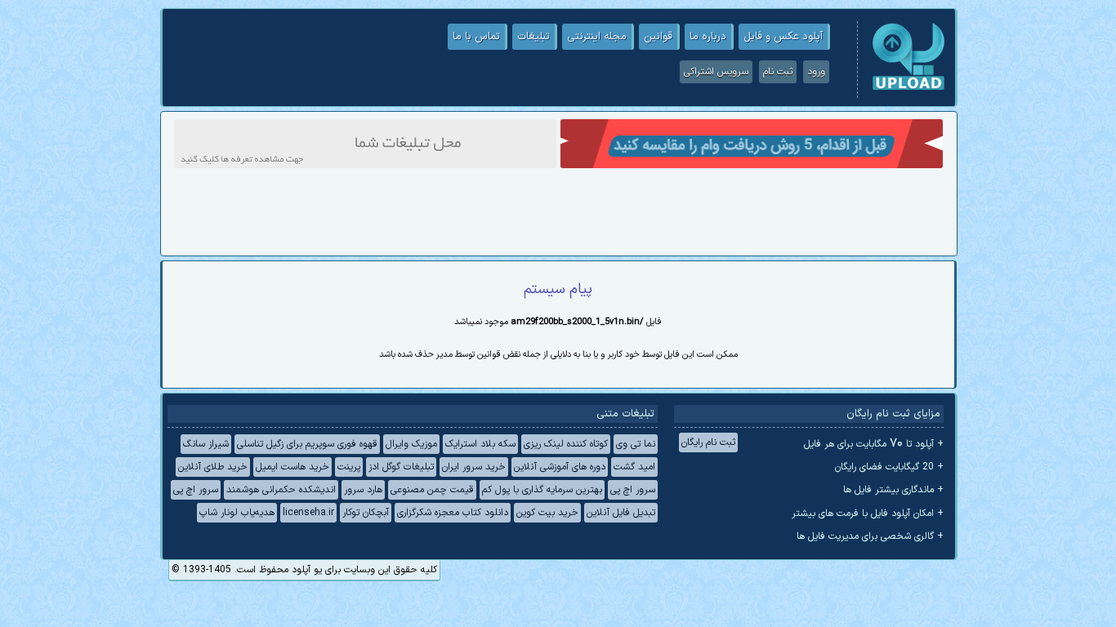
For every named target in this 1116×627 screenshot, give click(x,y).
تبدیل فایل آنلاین (621, 512)
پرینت (348, 467)
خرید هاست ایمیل (292, 467)
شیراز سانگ (206, 444)
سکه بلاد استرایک (480, 444)
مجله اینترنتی (597, 37)
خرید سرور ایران (474, 467)
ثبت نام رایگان (708, 442)
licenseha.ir (308, 512)
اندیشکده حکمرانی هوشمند (281, 489)
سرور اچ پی (632, 489)
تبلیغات (533, 37)
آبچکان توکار (365, 512)
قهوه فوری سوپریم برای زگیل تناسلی (307, 444)
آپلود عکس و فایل (783, 37)
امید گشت (634, 467)
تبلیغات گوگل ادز (401, 467)
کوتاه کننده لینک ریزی (566, 444)
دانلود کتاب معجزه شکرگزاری (452, 512)
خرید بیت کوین (547, 512)
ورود (816, 71)
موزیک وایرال (411, 444)
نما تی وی (635, 444)
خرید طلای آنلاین (213, 467)
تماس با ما (476, 37)
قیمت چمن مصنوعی (432, 489)
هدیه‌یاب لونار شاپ (237, 512)
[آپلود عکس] (908, 88)
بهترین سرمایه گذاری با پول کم (542, 489)
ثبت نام (777, 71)
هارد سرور (363, 489)
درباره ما (708, 37)
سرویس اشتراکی (716, 71)
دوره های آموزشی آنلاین (559, 467)
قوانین (658, 37)
